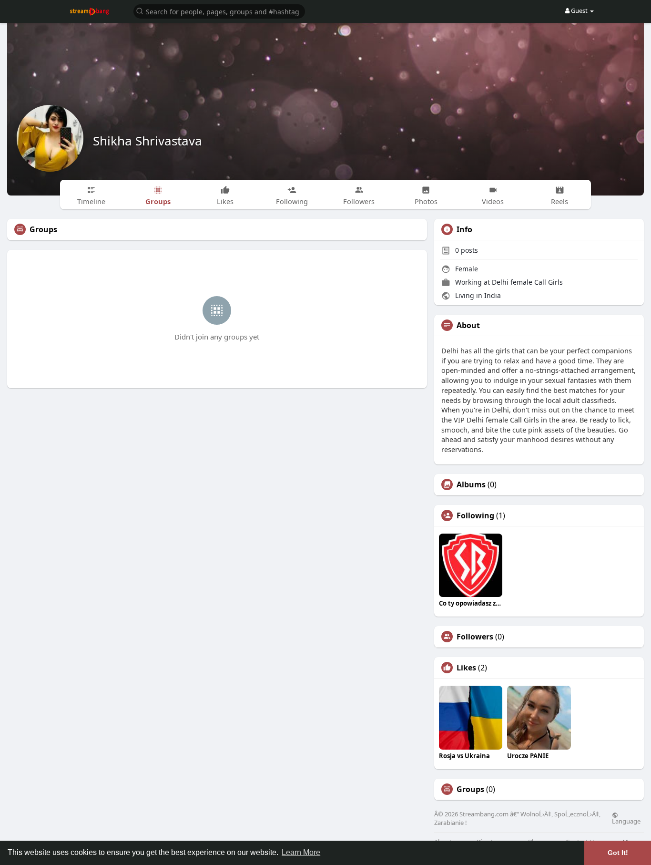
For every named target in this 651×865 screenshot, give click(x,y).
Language (626, 820)
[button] (219, 11)
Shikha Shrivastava (147, 140)
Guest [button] (579, 10)
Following (475, 515)
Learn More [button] (301, 852)
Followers (475, 636)
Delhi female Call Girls (527, 282)
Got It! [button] (618, 852)
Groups (470, 789)
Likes (466, 667)
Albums (471, 484)
